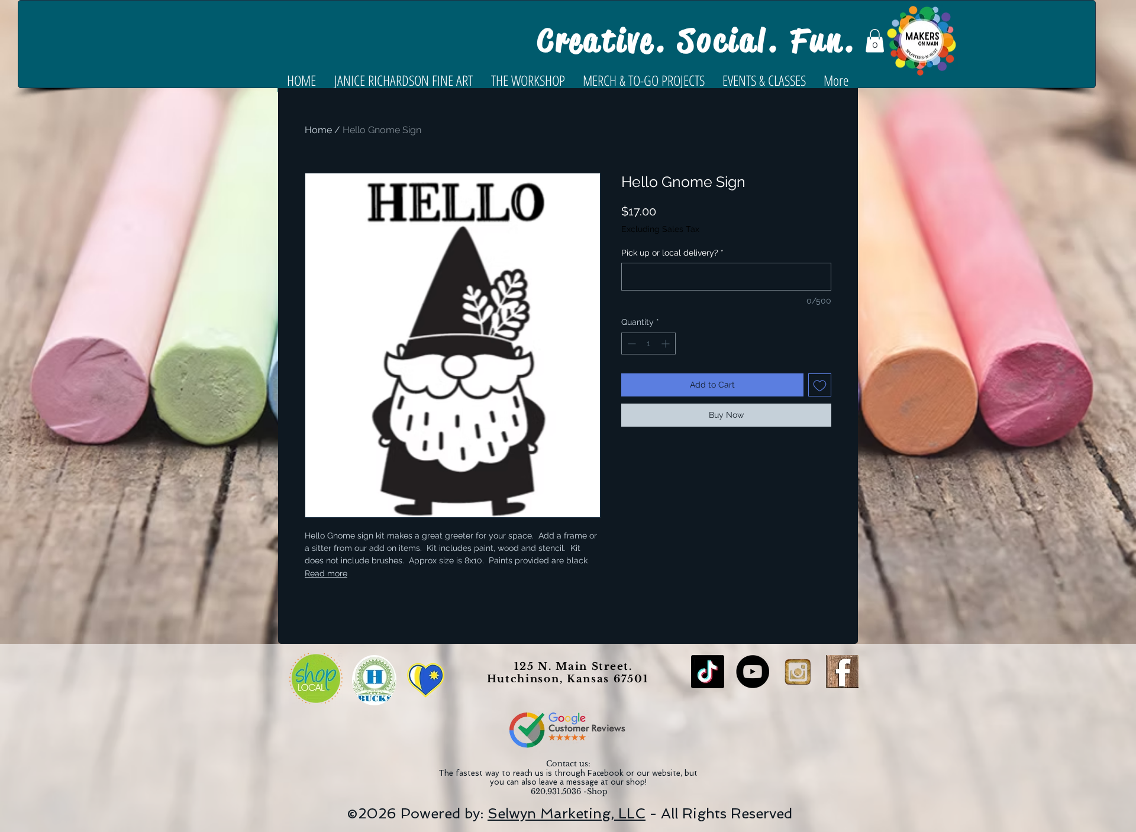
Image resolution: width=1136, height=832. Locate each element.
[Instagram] (797, 671)
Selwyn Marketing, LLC (567, 813)
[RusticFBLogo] (842, 671)
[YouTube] (752, 671)
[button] (875, 40)
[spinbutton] (648, 343)
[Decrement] (630, 343)
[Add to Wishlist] (819, 384)
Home (318, 130)
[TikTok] (707, 671)
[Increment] (666, 343)
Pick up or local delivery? (672, 252)
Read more (326, 573)
